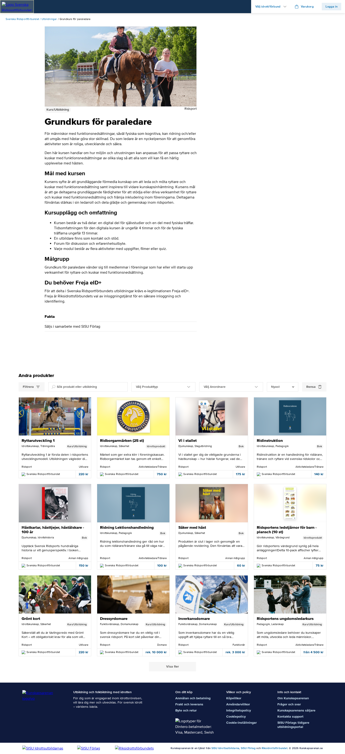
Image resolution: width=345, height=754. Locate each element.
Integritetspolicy (238, 710)
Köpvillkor (233, 698)
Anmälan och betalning (193, 698)
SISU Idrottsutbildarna (225, 748)
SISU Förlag (248, 748)
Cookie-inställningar (241, 723)
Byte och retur (186, 710)
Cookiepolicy (236, 717)
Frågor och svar (289, 704)
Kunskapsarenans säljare (296, 710)
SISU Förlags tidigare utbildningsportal (293, 725)
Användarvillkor (238, 704)
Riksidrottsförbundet (275, 748)
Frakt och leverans (189, 704)
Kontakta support (290, 717)
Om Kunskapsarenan (293, 698)
